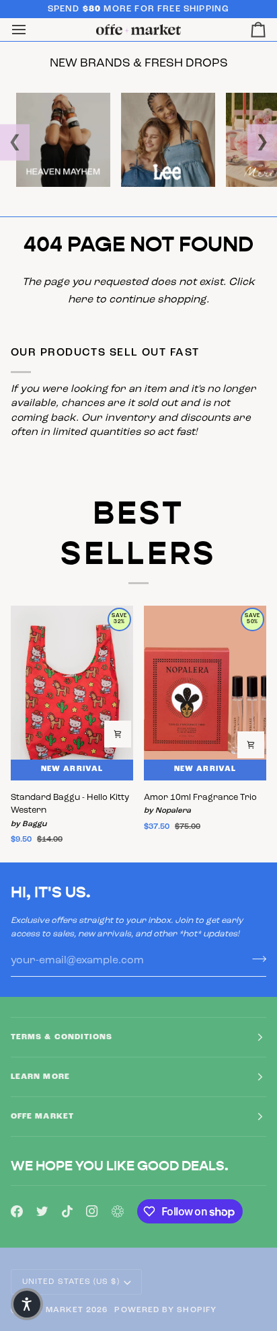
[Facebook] (17, 1211)
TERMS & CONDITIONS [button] (61, 1037)
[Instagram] (92, 1211)
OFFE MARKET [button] (42, 1117)
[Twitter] (42, 1211)
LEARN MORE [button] (40, 1077)
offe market (52, 1310)
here (80, 299)
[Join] (255, 958)
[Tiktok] (67, 1211)
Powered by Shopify (165, 1310)
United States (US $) (71, 1282)
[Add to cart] (117, 734)
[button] (27, 1304)
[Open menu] (31, 29)
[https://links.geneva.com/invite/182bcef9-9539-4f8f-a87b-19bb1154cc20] (118, 1211)
